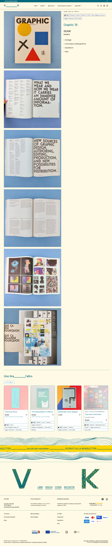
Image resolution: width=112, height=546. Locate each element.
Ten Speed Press (89, 417)
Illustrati (72, 15)
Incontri (69, 487)
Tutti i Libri (8, 382)
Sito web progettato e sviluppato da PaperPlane (96, 540)
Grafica (78, 15)
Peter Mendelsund (99, 411)
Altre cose (51, 5)
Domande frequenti (9, 517)
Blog (5, 520)
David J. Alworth (89, 411)
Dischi (42, 5)
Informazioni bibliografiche (75, 44)
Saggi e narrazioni (68, 18)
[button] (26, 415)
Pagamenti (60, 517)
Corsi (58, 487)
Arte (43, 422)
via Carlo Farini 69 (9, 503)
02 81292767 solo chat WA (11, 507)
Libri (35, 5)
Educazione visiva (100, 425)
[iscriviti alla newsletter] (56, 448)
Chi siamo (7, 513)
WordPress (96, 542)
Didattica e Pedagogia (37, 427)
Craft (88, 15)
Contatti (59, 513)
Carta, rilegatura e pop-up (98, 15)
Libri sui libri (78, 18)
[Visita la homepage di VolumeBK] (11, 5)
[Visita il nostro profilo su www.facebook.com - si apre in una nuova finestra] (102, 499)
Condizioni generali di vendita (39, 542)
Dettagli (68, 40)
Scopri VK (77, 5)
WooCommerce (104, 542)
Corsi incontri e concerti (64, 5)
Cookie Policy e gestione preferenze (21, 542)
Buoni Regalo (34, 517)
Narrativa (34, 429)
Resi (66, 52)
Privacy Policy (7, 542)
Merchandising (35, 513)
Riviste (83, 15)
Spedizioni (69, 48)
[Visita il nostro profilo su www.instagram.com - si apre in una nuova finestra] (107, 499)
